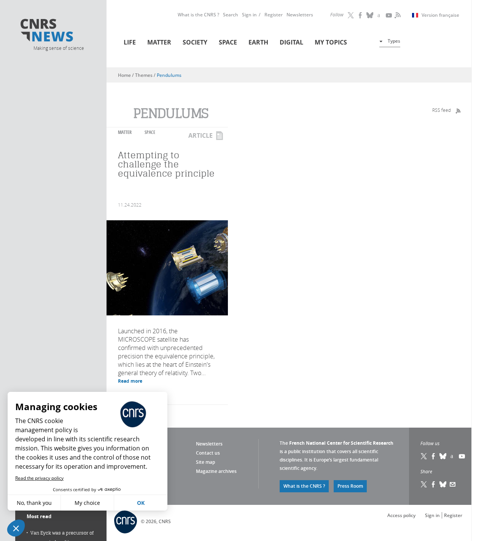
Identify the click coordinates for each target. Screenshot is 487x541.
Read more (130, 381)
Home (124, 75)
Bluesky (443, 456)
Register (273, 14)
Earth (258, 42)
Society (195, 42)
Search (230, 14)
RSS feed (441, 110)
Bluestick (370, 15)
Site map (205, 462)
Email (453, 484)
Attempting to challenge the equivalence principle (166, 164)
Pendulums (169, 75)
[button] (16, 528)
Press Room (350, 486)
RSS (397, 15)
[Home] (58, 31)
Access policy (401, 515)
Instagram (380, 15)
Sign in (249, 14)
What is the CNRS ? (198, 14)
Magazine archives (216, 471)
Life (130, 42)
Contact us (208, 453)
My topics (331, 42)
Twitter (351, 15)
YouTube (389, 15)
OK (141, 502)
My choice (87, 502)
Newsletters (299, 14)
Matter (159, 42)
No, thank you (34, 502)
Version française (440, 15)
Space (228, 42)
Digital (291, 42)
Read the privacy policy (39, 478)
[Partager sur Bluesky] (443, 484)
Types (394, 41)
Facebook (360, 15)
